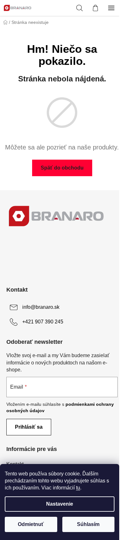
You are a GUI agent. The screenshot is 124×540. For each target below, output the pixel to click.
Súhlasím (88, 524)
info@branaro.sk (40, 307)
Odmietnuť (31, 524)
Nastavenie (59, 504)
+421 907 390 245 (42, 321)
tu (78, 487)
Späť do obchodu (62, 167)
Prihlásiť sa (29, 427)
